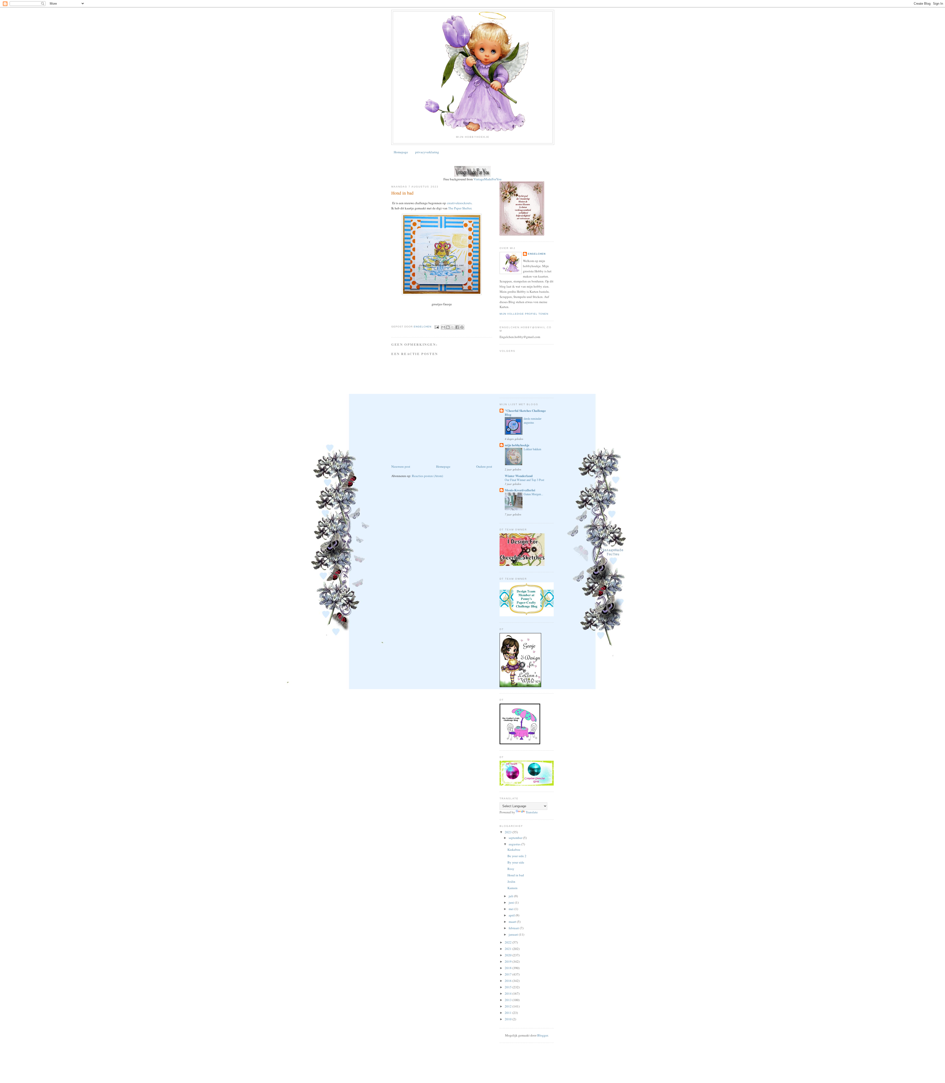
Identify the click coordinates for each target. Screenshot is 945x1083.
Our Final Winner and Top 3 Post (524, 480)
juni (512, 902)
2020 (508, 955)
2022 (508, 942)
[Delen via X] (452, 327)
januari (514, 934)
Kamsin (512, 888)
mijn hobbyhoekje (517, 445)
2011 (508, 1012)
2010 (508, 1019)
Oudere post (484, 466)
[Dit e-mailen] (443, 327)
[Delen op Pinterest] (461, 327)
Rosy (510, 868)
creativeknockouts (459, 203)
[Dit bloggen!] (447, 327)
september (516, 837)
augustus (515, 844)
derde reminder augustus (532, 420)
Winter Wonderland (519, 475)
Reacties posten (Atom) (427, 476)
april (512, 915)
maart (513, 921)
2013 (508, 1000)
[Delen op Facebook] (457, 327)
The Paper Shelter (459, 208)
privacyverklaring (427, 152)
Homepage (401, 152)
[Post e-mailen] (436, 326)
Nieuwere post (400, 466)
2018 (508, 968)
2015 (508, 987)
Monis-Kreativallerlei (520, 490)
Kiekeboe (513, 849)
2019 (508, 961)
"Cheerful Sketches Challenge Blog (525, 412)
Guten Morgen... (533, 494)
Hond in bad (515, 875)
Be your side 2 (516, 856)
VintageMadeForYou (487, 179)
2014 (508, 993)
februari (514, 928)
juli (511, 896)
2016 (508, 980)
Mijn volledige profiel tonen (524, 313)
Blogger (542, 1035)
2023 (508, 832)
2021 (508, 948)
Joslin (511, 881)
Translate (532, 812)
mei (511, 909)
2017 (508, 974)
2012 (508, 1006)
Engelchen (537, 253)
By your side (515, 862)
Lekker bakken (532, 449)
